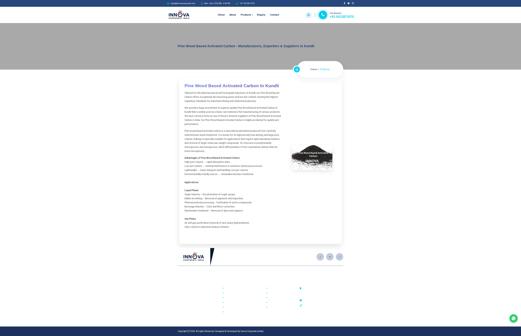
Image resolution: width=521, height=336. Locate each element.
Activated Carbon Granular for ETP (241, 307)
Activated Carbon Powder (237, 293)
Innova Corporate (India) (252, 331)
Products (246, 14)
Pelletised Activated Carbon (238, 302)
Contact (274, 14)
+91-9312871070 (342, 16)
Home (221, 14)
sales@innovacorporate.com (183, 3)
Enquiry (261, 14)
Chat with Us (513, 318)
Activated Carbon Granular (237, 288)
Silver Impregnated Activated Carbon (242, 298)
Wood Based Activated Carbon (239, 312)
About (232, 14)
